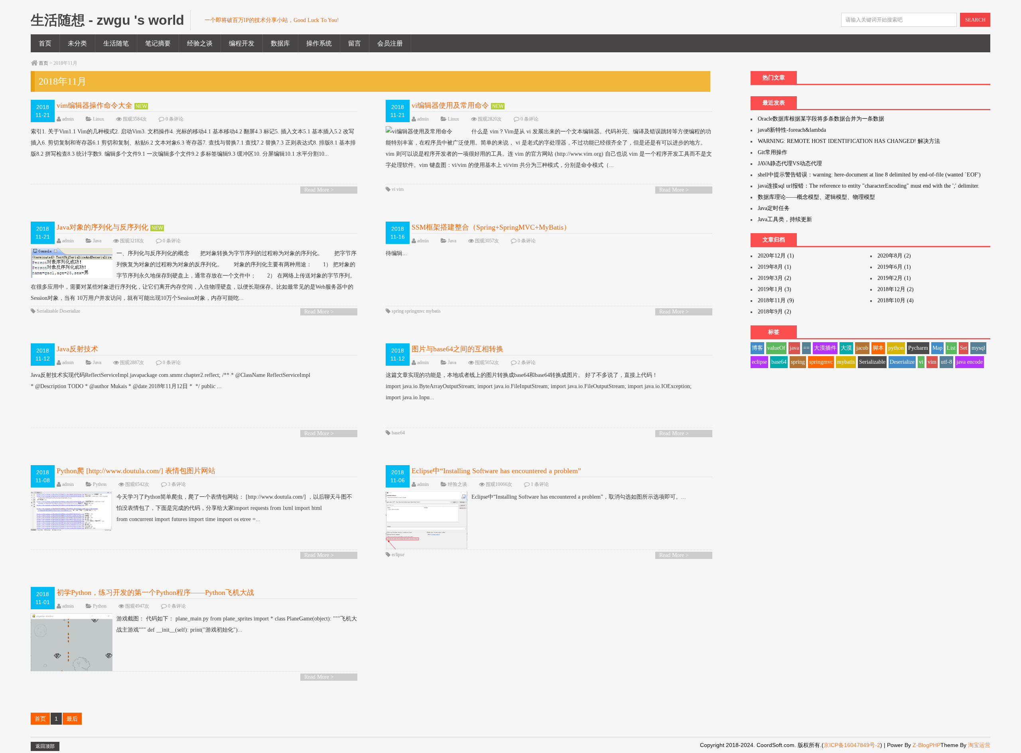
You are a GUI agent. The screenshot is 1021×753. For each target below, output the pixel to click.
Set (963, 348)
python (896, 348)
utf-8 (946, 362)
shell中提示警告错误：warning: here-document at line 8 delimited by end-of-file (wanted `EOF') (869, 175)
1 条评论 (540, 484)
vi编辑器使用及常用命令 (450, 105)
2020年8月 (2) (894, 256)
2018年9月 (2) (774, 312)
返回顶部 (45, 746)
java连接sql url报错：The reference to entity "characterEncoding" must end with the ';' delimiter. (869, 186)
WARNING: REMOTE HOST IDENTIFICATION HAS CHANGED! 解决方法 (849, 141)
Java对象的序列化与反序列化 (102, 227)
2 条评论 (527, 362)
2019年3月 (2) (774, 278)
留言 (354, 43)
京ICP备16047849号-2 (852, 745)
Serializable (47, 311)
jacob (862, 348)
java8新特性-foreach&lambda (792, 130)
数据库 (280, 43)
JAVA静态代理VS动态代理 (790, 163)
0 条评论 (174, 119)
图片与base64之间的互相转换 (457, 349)
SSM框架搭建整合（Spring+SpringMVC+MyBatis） (491, 227)
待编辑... (396, 253)
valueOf (776, 348)
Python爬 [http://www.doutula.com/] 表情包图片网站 (136, 471)
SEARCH (975, 20)
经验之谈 (200, 43)
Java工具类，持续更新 (785, 219)
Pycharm (918, 348)
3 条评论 (177, 484)
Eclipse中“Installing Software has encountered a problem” (496, 471)
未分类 (77, 43)
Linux (98, 119)
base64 (398, 433)
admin (68, 119)
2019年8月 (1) (774, 267)
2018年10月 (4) (895, 300)
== (806, 348)
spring (398, 311)
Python (99, 484)
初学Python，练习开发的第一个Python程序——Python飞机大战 (155, 592)
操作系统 (319, 43)
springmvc (415, 311)
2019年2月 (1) (894, 278)
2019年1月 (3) (774, 289)
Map (937, 348)
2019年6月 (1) (894, 267)
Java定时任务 (774, 208)
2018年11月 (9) (776, 300)
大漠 (846, 348)
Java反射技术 (77, 349)
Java (97, 241)
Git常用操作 (772, 152)
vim (400, 189)
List (951, 348)
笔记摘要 (158, 43)
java (794, 348)
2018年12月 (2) (895, 289)
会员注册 (390, 43)
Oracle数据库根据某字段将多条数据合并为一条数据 (821, 119)
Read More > (319, 190)
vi (393, 189)
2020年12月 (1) (776, 256)
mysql (978, 348)
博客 (757, 348)
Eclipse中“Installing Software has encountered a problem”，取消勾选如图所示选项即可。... (578, 497)
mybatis (433, 311)
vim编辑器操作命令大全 (94, 105)
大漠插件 (825, 348)
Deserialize (69, 311)
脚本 (878, 348)
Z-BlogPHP (926, 745)
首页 (45, 43)
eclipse (398, 554)
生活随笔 (116, 43)
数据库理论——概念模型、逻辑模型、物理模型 (816, 197)
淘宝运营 (979, 745)
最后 (72, 718)
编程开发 (241, 43)
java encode (969, 362)
